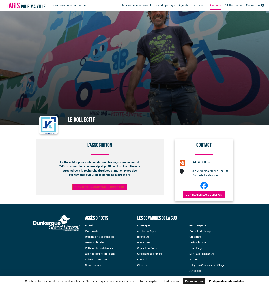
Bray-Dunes (143, 242)
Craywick (142, 259)
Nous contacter (94, 265)
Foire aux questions (96, 259)
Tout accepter (149, 281)
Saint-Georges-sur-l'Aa (201, 253)
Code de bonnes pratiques (100, 253)
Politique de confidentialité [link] (226, 281)
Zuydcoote (195, 270)
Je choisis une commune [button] (69, 5)
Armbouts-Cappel (147, 231)
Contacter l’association (204, 194)
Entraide (198, 5)
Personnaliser (194, 281)
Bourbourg (143, 236)
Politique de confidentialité (100, 248)
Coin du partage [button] (165, 5)
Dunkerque (143, 225)
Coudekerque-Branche (149, 253)
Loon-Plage (195, 248)
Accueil (89, 225)
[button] (233, 6)
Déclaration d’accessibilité (99, 236)
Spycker (193, 259)
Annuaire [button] (215, 5)
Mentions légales (94, 242)
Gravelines (195, 236)
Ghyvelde (142, 265)
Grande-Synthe (197, 225)
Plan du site (91, 231)
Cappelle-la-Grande (148, 248)
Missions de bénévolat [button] (136, 5)
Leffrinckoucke (197, 242)
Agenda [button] (184, 5)
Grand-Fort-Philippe (200, 231)
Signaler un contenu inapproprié (100, 187)
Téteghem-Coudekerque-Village (207, 265)
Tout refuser (171, 281)
